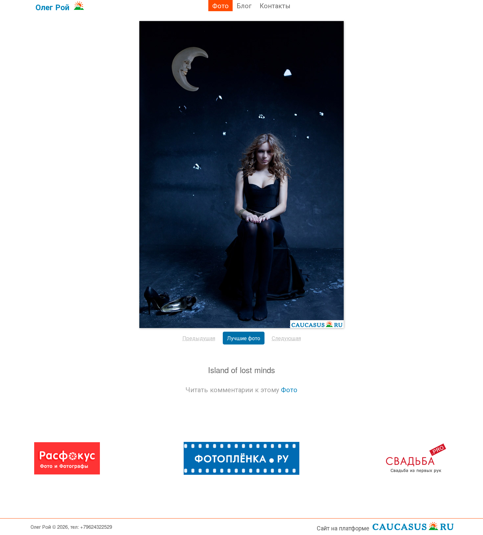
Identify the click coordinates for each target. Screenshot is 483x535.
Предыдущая (198, 338)
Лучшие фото (243, 338)
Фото (220, 5)
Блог (244, 5)
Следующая (286, 338)
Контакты (275, 5)
